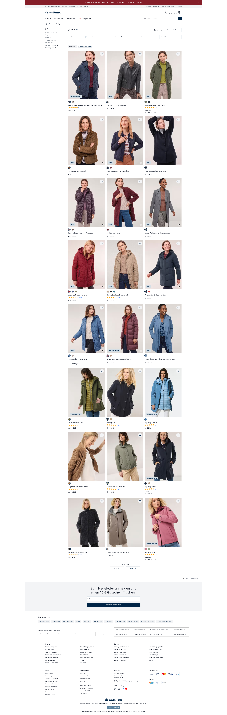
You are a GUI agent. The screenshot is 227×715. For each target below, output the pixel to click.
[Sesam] (108, 291)
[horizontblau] (146, 419)
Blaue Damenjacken (63, 634)
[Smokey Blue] (69, 356)
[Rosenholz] (146, 549)
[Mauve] (69, 229)
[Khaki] (108, 483)
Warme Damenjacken (139, 629)
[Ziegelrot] (149, 291)
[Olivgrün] (146, 102)
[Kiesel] (73, 102)
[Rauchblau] (73, 291)
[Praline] (69, 168)
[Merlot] (111, 168)
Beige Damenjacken (44, 634)
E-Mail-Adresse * (92, 599)
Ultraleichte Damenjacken (122, 629)
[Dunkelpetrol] (114, 291)
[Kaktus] (76, 291)
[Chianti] (69, 291)
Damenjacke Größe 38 (179, 629)
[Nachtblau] (69, 102)
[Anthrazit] (69, 549)
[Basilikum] (149, 549)
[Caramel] (69, 483)
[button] (173, 30)
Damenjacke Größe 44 (121, 634)
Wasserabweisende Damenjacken (159, 629)
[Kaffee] (73, 229)
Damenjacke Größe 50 (156, 634)
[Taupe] (108, 549)
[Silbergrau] (146, 229)
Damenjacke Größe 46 (140, 634)
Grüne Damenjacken (79, 634)
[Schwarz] (108, 102)
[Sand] (111, 419)
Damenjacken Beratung (180, 634)
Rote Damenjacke (101, 634)
